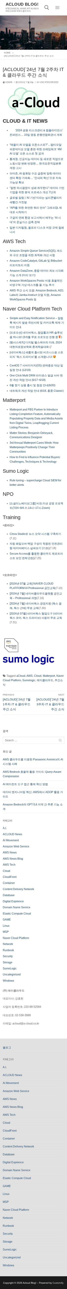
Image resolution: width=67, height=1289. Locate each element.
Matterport (49, 675)
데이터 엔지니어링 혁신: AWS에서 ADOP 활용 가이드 (33, 794)
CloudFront (9, 876)
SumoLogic (10, 968)
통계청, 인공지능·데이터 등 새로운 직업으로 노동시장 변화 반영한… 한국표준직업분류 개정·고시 (36, 163)
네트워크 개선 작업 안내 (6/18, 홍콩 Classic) (37, 390)
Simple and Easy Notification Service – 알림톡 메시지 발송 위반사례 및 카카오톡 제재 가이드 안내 (37, 323)
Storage (7, 962)
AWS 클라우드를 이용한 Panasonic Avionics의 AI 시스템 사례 (33, 761)
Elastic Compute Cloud (17, 913)
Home (7, 53)
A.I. (5, 828)
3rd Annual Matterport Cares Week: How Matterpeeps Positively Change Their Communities (34, 447)
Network (8, 944)
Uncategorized (49, 82)
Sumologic (28, 680)
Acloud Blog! (22, 4)
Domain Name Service (16, 907)
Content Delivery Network (18, 889)
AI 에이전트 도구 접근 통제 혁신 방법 (25, 784)
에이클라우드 (45, 680)
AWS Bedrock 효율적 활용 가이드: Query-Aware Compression (32, 774)
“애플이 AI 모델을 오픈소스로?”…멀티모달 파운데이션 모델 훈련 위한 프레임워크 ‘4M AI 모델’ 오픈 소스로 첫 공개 (36, 149)
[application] (33, 392)
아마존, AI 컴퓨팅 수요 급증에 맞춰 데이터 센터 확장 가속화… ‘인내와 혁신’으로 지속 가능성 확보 (35, 178)
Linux (6, 925)
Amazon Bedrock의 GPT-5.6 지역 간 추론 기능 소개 (33, 806)
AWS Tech (9, 864)
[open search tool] (46, 7)
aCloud (20, 675)
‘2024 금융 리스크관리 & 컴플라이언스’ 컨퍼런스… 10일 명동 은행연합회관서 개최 (37, 135)
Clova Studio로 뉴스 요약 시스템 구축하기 (35, 533)
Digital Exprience (13, 901)
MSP (6, 931)
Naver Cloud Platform (16, 938)
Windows (8, 980)
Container (9, 882)
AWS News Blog (13, 858)
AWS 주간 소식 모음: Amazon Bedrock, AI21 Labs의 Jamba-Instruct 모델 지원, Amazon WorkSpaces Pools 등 (37, 295)
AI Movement (11, 840)
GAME (7, 919)
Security (8, 956)
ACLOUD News (12, 834)
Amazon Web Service (16, 846)
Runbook (8, 950)
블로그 (7, 1047)
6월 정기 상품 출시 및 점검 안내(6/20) (32, 385)
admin (9, 82)
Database (9, 895)
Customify (58, 1282)
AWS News (10, 852)
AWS (29, 675)
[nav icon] (57, 7)
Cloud (37, 675)
